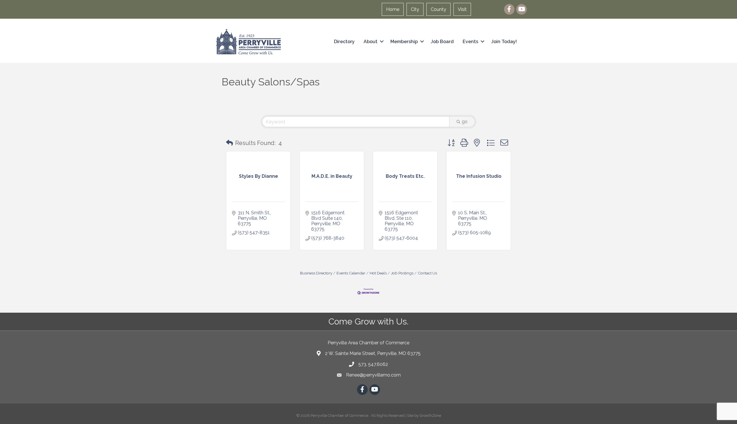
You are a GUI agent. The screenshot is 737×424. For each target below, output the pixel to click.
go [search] (465, 121)
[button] (229, 143)
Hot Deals (378, 273)
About (370, 41)
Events (470, 41)
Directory (344, 41)
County (438, 9)
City (415, 9)
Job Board (442, 41)
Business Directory (316, 273)
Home (392, 9)
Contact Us (427, 273)
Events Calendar (351, 273)
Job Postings (402, 273)
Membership (404, 41)
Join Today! (504, 41)
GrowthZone (430, 415)
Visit (462, 9)
